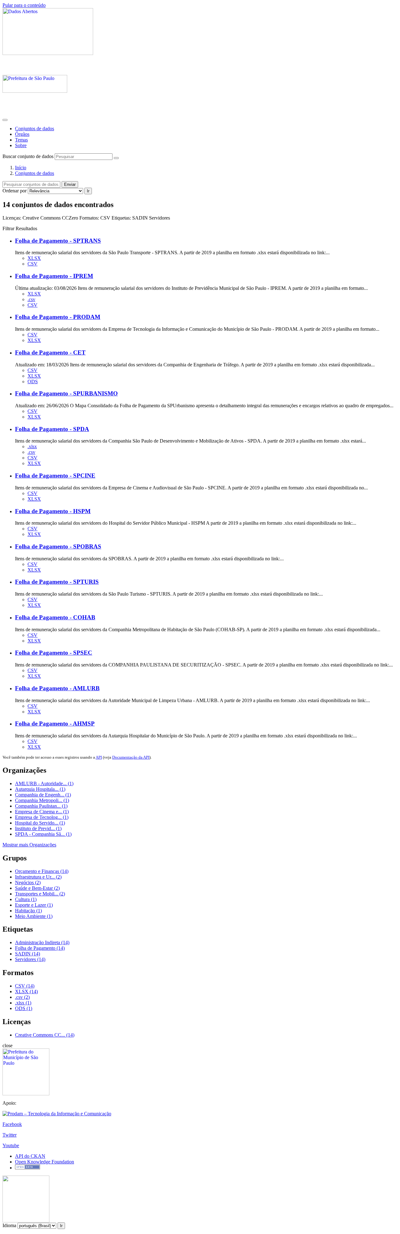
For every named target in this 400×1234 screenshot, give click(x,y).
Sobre (21, 145)
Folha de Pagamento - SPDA (52, 429)
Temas (21, 139)
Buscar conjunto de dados (27, 156)
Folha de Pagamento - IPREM (54, 276)
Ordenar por (14, 190)
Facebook (12, 1124)
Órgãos (22, 134)
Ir (88, 191)
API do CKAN (30, 1156)
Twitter (9, 1134)
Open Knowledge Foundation (44, 1161)
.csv (31, 299)
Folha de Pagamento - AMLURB (57, 688)
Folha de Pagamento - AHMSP (55, 723)
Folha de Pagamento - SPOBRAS (58, 546)
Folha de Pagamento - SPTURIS (57, 581)
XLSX (34, 258)
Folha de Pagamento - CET (50, 352)
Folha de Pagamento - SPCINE (55, 475)
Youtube (10, 1145)
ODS (33, 381)
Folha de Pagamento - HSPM (53, 511)
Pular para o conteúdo (24, 5)
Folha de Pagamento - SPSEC (53, 652)
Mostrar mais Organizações (29, 844)
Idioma (9, 1225)
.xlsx (32, 446)
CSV (33, 263)
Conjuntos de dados (34, 128)
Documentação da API (130, 757)
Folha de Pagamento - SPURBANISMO (66, 393)
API (99, 757)
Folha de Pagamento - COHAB (55, 617)
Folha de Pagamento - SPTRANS (58, 240)
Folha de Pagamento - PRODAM (57, 317)
